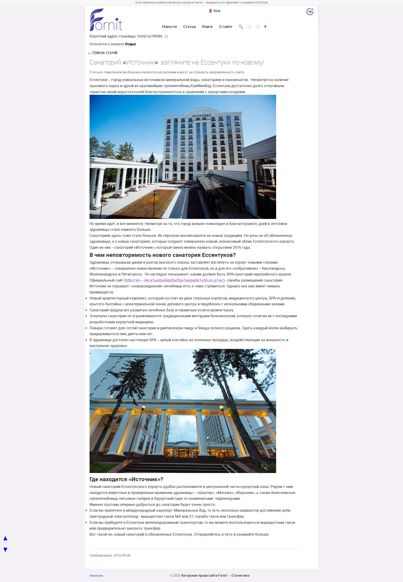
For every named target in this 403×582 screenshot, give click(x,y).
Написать (96, 575)
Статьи (189, 27)
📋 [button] (166, 36)
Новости (169, 27)
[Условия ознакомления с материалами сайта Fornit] (309, 12)
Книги (207, 27)
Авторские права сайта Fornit (204, 575)
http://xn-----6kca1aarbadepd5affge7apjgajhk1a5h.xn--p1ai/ (174, 280)
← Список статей (102, 52)
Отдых (130, 44)
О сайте (225, 27)
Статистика (241, 575)
